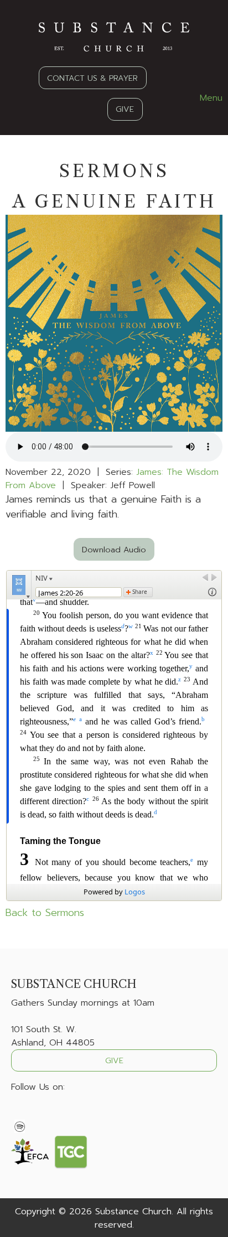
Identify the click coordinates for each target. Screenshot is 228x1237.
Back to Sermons (45, 912)
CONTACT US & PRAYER (92, 78)
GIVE (125, 109)
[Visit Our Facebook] (20, 1113)
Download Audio (114, 550)
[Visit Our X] (37, 1113)
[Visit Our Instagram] (55, 1113)
